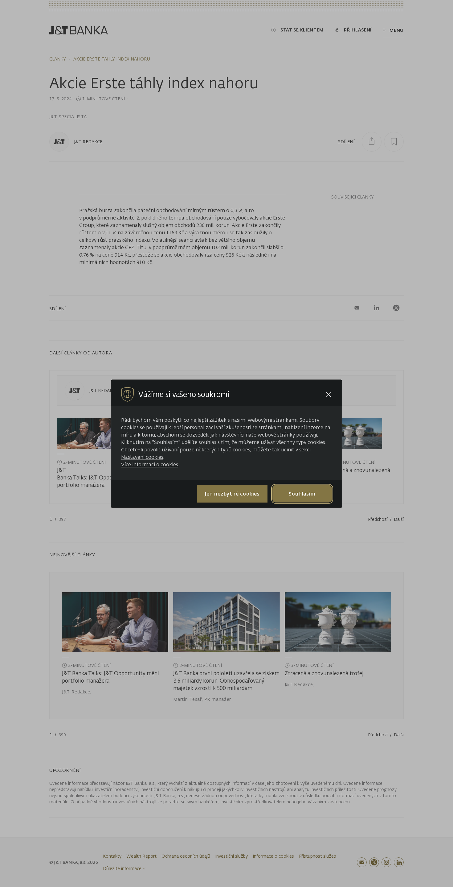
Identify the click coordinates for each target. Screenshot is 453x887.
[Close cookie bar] (328, 394)
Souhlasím (302, 493)
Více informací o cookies (149, 464)
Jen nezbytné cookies (232, 493)
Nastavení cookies (142, 456)
